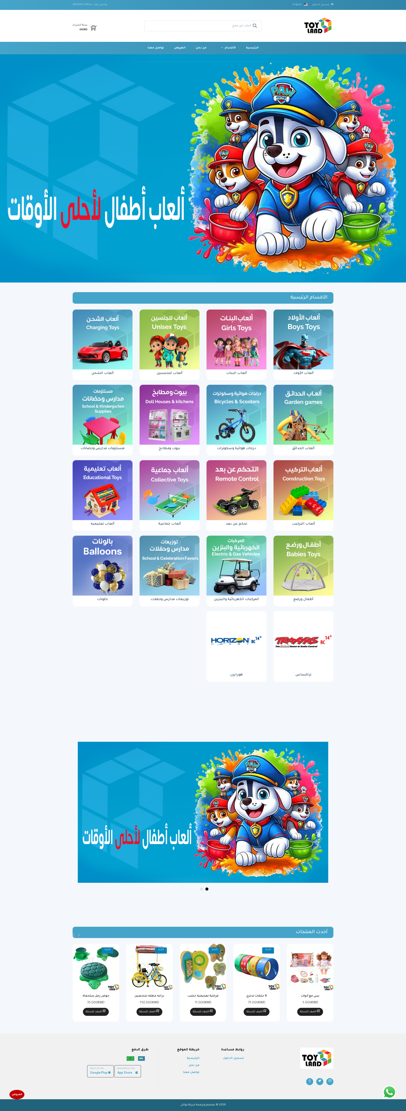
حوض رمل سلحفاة (96, 996)
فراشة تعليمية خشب (203, 996)
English (297, 4)
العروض (180, 48)
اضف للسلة (308, 1011)
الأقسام (230, 48)
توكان (183, 1105)
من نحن (201, 48)
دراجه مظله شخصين (149, 996)
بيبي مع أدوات (310, 996)
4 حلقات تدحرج (256, 996)
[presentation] (79, 935)
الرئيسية (252, 48)
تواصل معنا (156, 48)
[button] (206, 889)
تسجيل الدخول (233, 1058)
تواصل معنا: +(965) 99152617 (90, 4)
